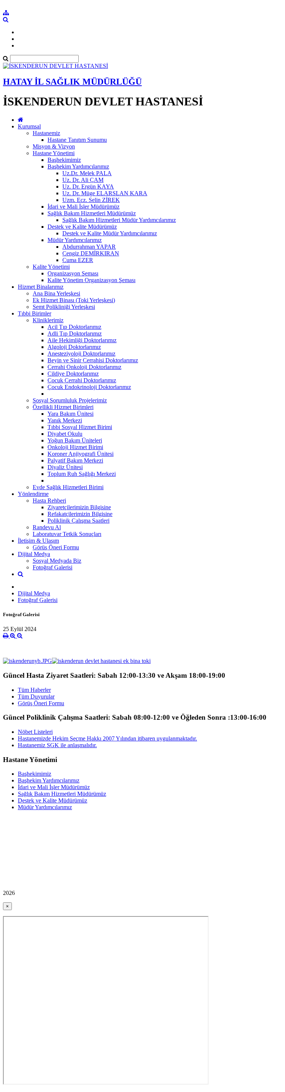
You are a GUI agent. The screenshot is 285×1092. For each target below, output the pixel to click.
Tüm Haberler (34, 690)
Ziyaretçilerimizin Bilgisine (79, 507)
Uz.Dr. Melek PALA (87, 173)
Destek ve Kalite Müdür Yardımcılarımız (109, 233)
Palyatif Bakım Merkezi (75, 460)
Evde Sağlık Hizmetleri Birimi (68, 487)
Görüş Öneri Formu (56, 547)
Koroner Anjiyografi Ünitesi (81, 454)
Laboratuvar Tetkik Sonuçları (67, 534)
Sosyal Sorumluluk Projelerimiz (70, 400)
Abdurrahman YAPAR (89, 246)
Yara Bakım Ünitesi (71, 414)
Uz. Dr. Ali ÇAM (83, 180)
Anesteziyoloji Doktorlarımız (81, 353)
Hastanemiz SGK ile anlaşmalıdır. (57, 745)
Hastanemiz (46, 133)
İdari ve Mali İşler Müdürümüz (83, 206)
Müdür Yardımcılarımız (75, 240)
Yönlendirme (33, 494)
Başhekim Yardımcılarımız (78, 166)
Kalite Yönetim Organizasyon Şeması (91, 280)
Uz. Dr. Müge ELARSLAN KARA (104, 193)
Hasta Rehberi (49, 500)
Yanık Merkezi (65, 420)
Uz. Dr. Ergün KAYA (88, 186)
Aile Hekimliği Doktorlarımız (82, 340)
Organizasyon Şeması (73, 273)
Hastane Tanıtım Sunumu (77, 140)
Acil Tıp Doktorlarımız (74, 327)
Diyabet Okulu (65, 434)
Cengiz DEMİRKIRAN (90, 253)
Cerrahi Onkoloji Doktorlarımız (84, 367)
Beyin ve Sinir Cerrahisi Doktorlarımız (93, 360)
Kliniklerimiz (48, 320)
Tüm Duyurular (36, 696)
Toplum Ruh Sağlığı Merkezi (82, 474)
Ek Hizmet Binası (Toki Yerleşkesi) (74, 300)
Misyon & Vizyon (54, 146)
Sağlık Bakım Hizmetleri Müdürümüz (92, 213)
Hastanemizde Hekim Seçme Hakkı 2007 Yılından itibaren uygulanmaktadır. (107, 738)
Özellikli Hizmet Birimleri (63, 407)
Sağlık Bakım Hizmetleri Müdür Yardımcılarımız (119, 220)
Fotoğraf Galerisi (52, 567)
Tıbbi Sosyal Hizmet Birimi (80, 427)
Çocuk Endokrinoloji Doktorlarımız (89, 387)
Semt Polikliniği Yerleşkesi (64, 307)
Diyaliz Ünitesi (65, 467)
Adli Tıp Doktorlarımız (75, 333)
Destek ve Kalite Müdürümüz (82, 226)
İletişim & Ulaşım (38, 540)
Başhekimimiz (64, 160)
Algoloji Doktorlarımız (74, 347)
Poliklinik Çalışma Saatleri (78, 520)
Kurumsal (29, 126)
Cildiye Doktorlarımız (73, 373)
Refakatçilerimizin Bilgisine (80, 514)
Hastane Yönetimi (54, 153)
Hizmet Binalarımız (40, 287)
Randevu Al (47, 527)
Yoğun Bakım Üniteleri (75, 440)
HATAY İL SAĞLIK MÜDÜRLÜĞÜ (72, 81)
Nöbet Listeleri (35, 732)
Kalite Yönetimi (51, 267)
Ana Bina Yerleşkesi (56, 293)
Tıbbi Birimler (34, 313)
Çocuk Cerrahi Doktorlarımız (82, 380)
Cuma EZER (77, 260)
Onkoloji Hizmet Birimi (75, 447)
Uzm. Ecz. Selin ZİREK (91, 200)
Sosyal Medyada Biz (57, 561)
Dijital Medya (34, 554)
